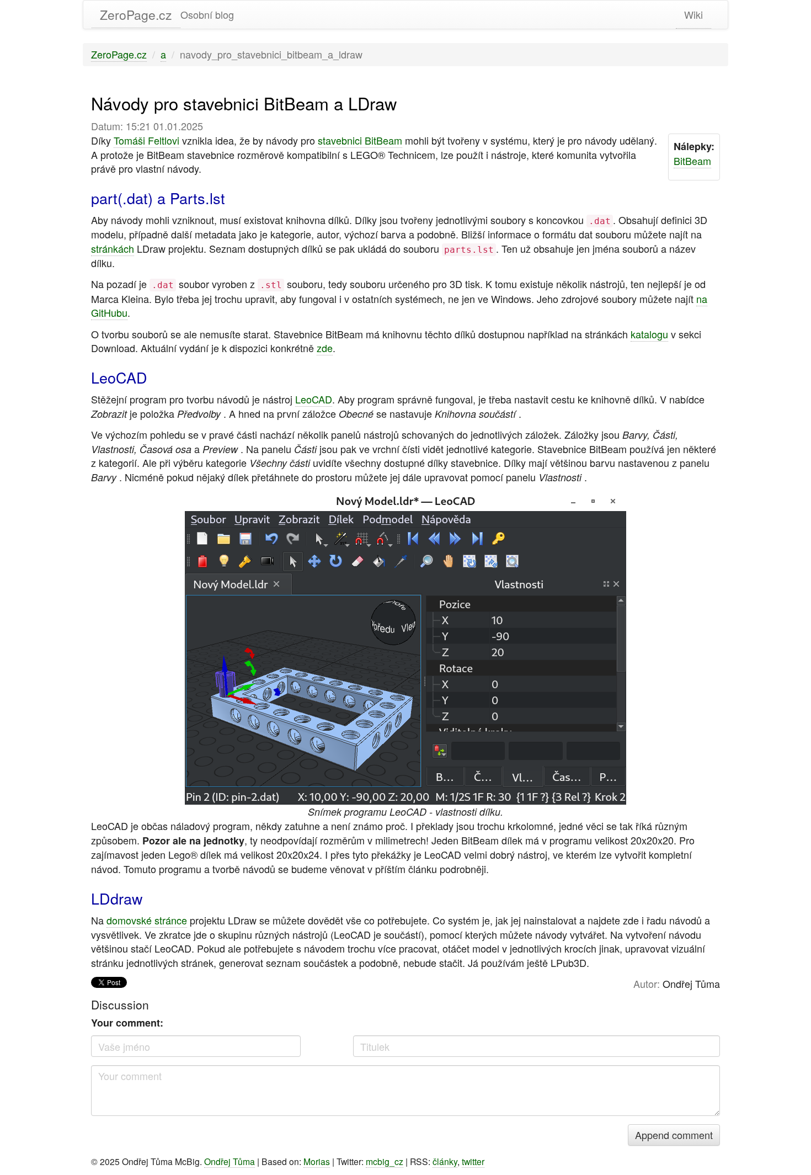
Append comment (674, 1135)
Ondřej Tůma (229, 1161)
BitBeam (692, 160)
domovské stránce (146, 920)
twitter (473, 1161)
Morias (316, 1161)
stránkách (112, 248)
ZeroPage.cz (136, 15)
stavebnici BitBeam (360, 140)
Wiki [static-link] (693, 14)
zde (325, 348)
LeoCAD (313, 399)
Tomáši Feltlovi (146, 140)
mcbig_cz (384, 1161)
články (445, 1161)
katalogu (649, 334)
